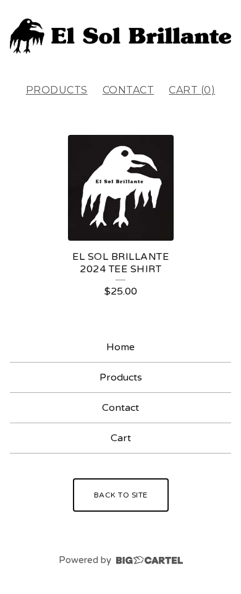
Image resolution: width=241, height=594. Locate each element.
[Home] (120, 36)
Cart (121, 438)
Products (57, 90)
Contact (128, 90)
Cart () (192, 90)
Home (120, 347)
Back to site (121, 495)
